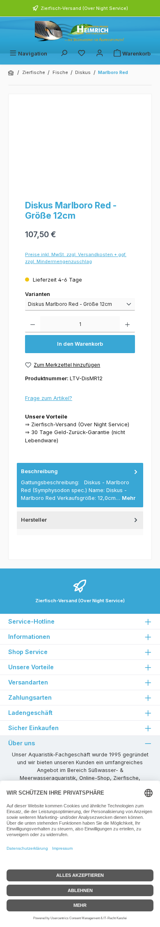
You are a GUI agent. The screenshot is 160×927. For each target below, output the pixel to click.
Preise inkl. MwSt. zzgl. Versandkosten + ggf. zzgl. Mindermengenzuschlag (75, 258)
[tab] (80, 485)
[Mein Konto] (100, 53)
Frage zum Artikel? (48, 398)
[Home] (11, 72)
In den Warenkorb (80, 344)
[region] (80, 148)
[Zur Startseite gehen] (80, 32)
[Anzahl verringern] (32, 324)
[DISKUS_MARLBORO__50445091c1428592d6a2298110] (80, 148)
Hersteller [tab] (34, 520)
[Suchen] (64, 53)
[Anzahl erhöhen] (127, 324)
